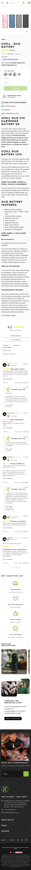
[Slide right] (28, 21)
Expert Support (15, 619)
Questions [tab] (16, 345)
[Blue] (10, 74)
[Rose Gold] (5, 74)
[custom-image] (5, 792)
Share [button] (6, 382)
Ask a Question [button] (16, 340)
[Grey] (19, 74)
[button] (2, 3)
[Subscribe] (26, 774)
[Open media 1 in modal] (15, 21)
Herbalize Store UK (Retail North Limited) (14, 847)
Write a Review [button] (16, 336)
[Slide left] (3, 21)
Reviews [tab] (6, 345)
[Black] (14, 74)
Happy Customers (15, 634)
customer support (10, 711)
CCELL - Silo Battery (7, 379)
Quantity (6, 78)
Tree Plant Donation (15, 604)
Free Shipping (15, 589)
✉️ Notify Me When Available (9, 59)
